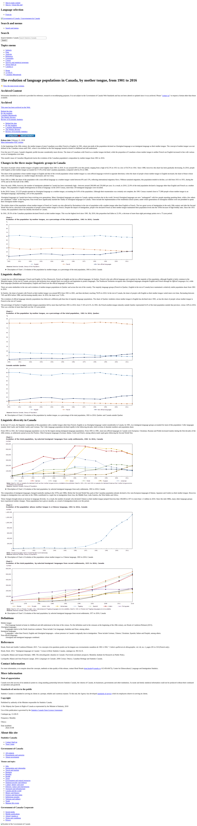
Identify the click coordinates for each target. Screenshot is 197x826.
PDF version (18, 142)
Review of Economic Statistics (12, 119)
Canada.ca (9, 67)
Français (8, 15)
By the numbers (6, 113)
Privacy (8, 820)
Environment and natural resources (17, 780)
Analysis (8, 54)
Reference (9, 56)
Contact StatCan (11, 742)
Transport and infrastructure (15, 789)
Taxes (7, 778)
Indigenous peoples (12, 797)
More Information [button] (7, 142)
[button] (12, 28)
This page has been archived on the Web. (15, 107)
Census (8, 60)
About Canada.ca (11, 816)
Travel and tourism (12, 770)
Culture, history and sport (14, 785)
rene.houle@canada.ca (92, 668)
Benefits (8, 774)
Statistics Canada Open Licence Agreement (46, 710)
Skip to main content (12, 3)
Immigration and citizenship (15, 768)
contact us (165, 96)
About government (12, 757)
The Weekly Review (8, 117)
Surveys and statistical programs (17, 62)
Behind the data (6, 111)
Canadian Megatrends (13, 75)
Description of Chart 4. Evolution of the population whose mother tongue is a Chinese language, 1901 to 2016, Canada (50, 557)
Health (7, 776)
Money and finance (12, 793)
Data (7, 52)
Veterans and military (13, 799)
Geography (9, 58)
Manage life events (12, 803)
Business (8, 772)
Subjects (8, 50)
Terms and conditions (13, 818)
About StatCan (10, 65)
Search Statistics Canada (9, 38)
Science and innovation (13, 795)
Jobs (7, 766)
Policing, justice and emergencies (17, 787)
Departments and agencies (14, 755)
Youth (7, 801)
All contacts (9, 753)
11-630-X (8, 73)
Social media (10, 812)
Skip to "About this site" (14, 5)
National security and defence (16, 783)
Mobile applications (12, 814)
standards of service (104, 694)
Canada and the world (13, 791)
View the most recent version (13, 86)
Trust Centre (9, 744)
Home (7, 70)
